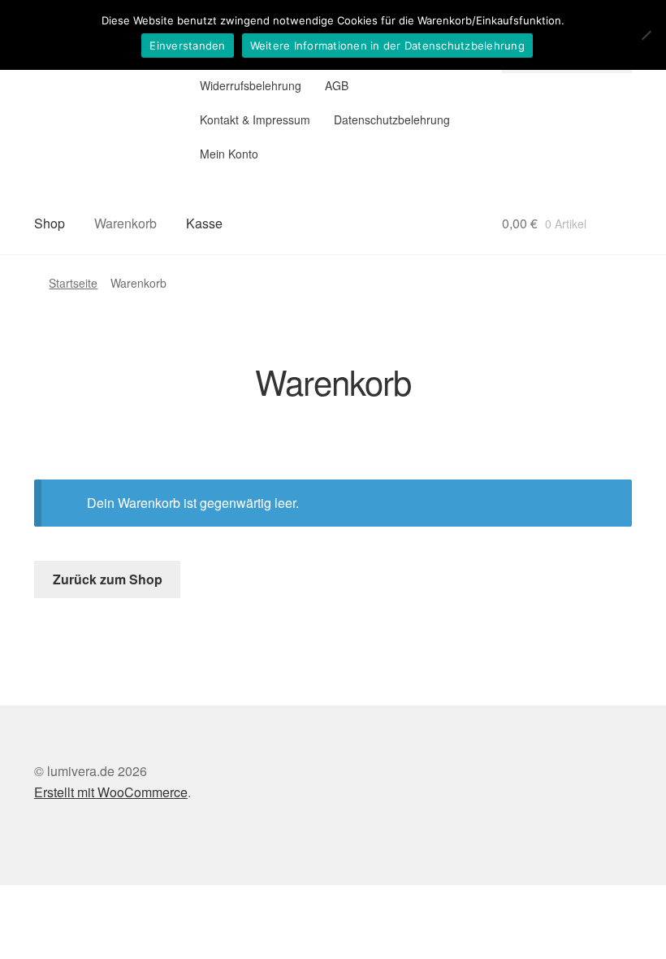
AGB (336, 85)
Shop (49, 223)
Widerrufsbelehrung (250, 85)
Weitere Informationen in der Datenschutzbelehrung (387, 45)
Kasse (204, 223)
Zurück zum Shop (107, 579)
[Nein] (646, 35)
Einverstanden (187, 45)
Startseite (73, 283)
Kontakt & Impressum (255, 119)
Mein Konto (229, 153)
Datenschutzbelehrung (392, 119)
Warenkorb (125, 223)
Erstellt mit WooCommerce (111, 792)
